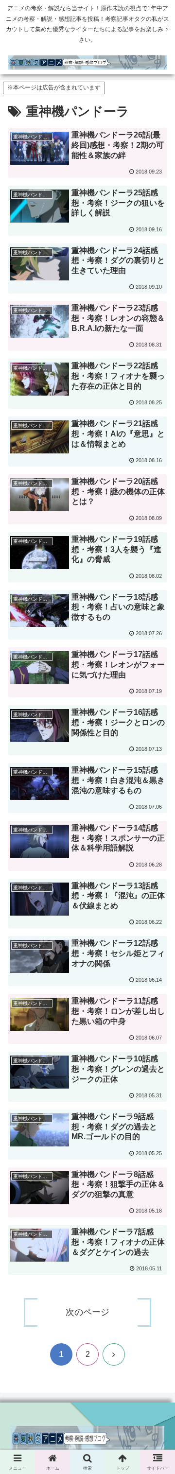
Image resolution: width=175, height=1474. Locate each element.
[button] (156, 1278)
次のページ (87, 1312)
